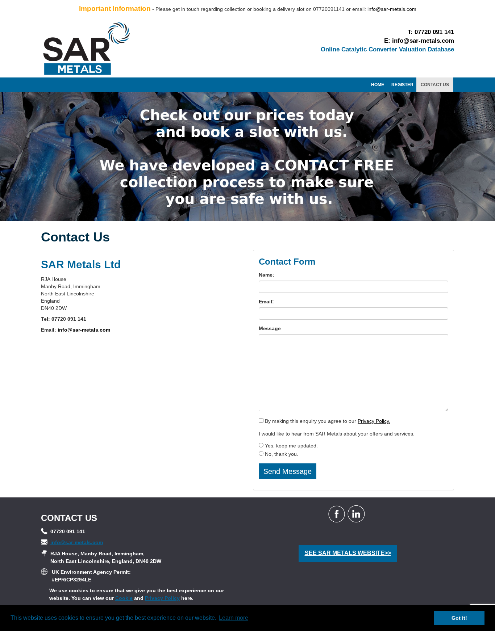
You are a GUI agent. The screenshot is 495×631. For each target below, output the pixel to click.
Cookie (124, 598)
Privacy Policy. (374, 421)
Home (377, 84)
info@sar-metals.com (391, 9)
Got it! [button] (459, 618)
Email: (266, 301)
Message (270, 328)
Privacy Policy (162, 598)
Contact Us (435, 84)
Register (402, 84)
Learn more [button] (233, 618)
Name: (266, 275)
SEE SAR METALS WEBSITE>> (348, 553)
